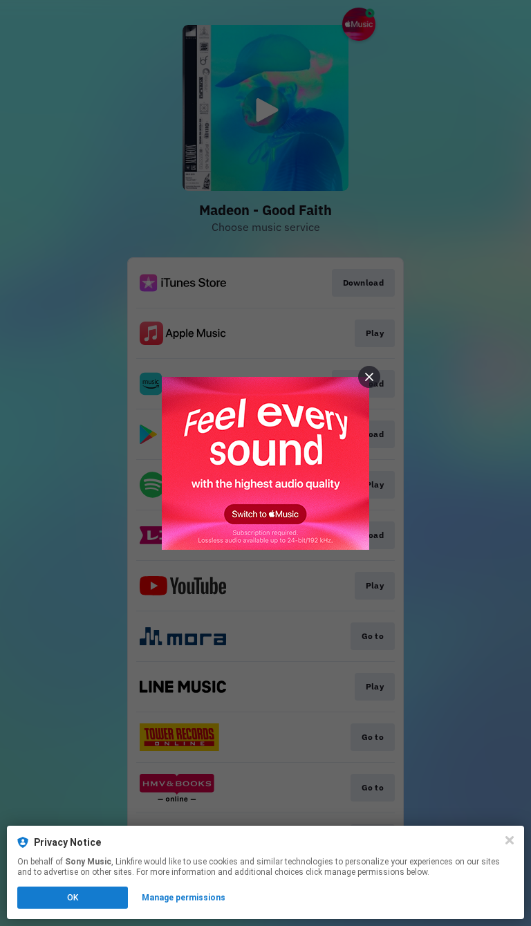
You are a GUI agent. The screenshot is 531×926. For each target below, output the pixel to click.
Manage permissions (183, 897)
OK (72, 897)
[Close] (510, 840)
